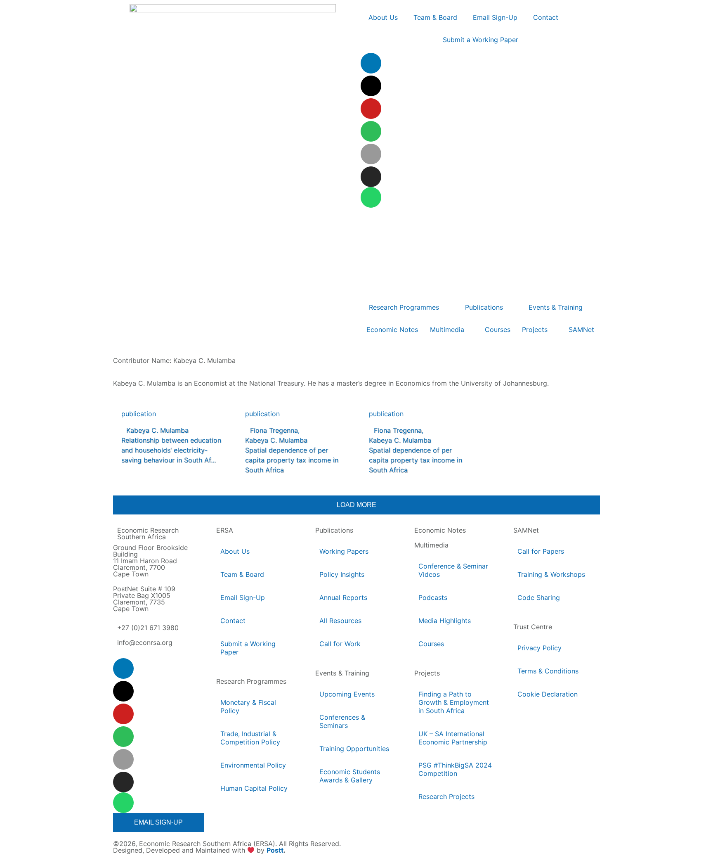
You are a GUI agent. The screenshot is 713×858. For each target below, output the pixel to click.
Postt (275, 850)
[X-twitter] (371, 86)
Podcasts (432, 597)
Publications (334, 530)
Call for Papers (540, 551)
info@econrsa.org (144, 642)
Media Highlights (444, 620)
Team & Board (242, 574)
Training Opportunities (354, 748)
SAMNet (526, 530)
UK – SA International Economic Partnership (453, 738)
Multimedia (431, 545)
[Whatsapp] (371, 197)
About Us (235, 551)
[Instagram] (371, 176)
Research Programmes (251, 681)
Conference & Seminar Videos (453, 570)
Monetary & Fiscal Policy (248, 706)
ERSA (224, 530)
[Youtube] (371, 108)
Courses (431, 644)
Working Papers (343, 551)
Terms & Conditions (547, 671)
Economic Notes (440, 530)
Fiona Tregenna (274, 430)
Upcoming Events (347, 694)
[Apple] (371, 154)
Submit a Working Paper (248, 648)
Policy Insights (341, 574)
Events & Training (342, 673)
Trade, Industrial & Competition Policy (250, 738)
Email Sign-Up (242, 597)
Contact (233, 620)
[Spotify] (371, 131)
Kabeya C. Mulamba (157, 430)
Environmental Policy (253, 765)
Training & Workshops (551, 574)
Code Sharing (538, 597)
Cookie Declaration (547, 694)
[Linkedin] (371, 63)
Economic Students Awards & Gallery (349, 776)
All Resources (340, 620)
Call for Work (340, 644)
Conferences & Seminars (342, 721)
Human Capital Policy (254, 788)
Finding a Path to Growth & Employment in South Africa (453, 702)
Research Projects (446, 796)
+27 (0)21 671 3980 (148, 627)
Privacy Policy (539, 648)
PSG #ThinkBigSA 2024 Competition (455, 769)
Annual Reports (343, 597)
